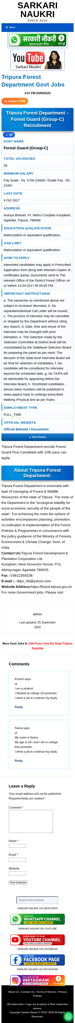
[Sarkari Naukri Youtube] (37, 60)
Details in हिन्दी (16, 101)
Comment (16, 807)
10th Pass (35, 643)
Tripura (67, 643)
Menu (12, 27)
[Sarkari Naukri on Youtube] (37, 939)
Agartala (37, 648)
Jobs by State (52, 643)
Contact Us (27, 991)
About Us (13, 991)
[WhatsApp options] (68, 1016)
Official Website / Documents (26, 429)
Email (13, 854)
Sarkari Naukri (37, 10)
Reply (19, 707)
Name (13, 840)
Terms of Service (46, 991)
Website (14, 868)
